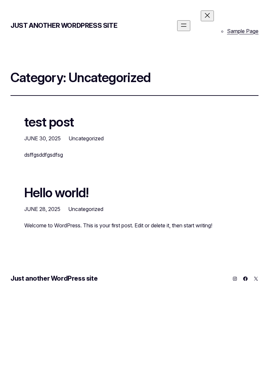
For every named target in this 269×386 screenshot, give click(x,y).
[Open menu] (183, 25)
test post (49, 121)
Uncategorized (86, 138)
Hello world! (56, 192)
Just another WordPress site (63, 25)
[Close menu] (207, 15)
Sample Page (243, 31)
